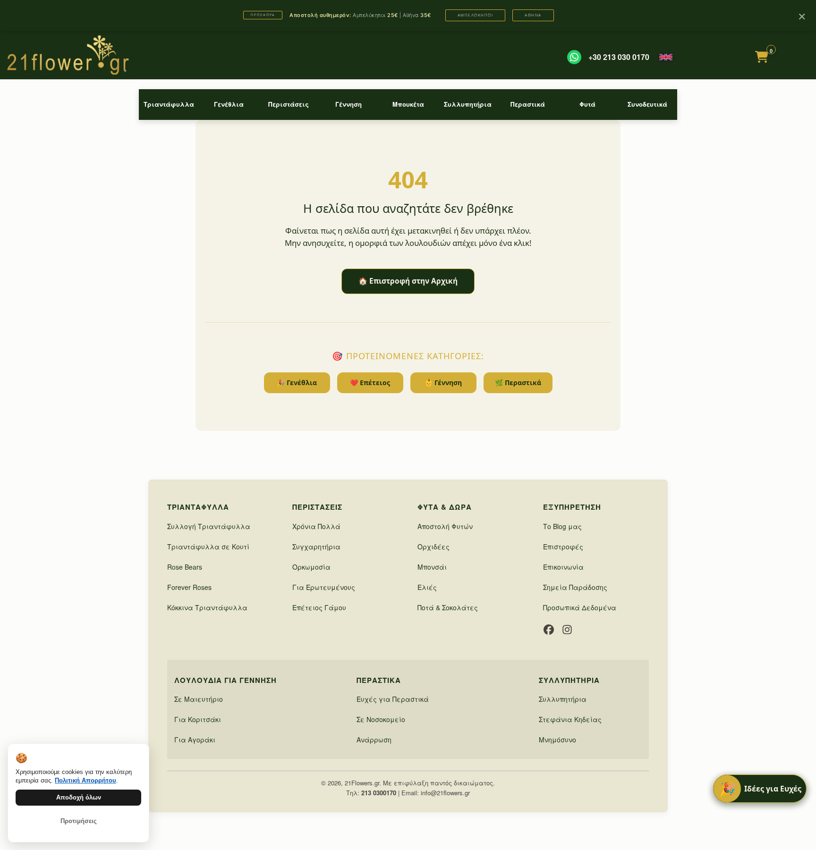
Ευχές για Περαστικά (393, 699)
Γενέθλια (229, 104)
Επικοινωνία (563, 567)
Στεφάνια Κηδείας (570, 719)
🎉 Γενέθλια (297, 382)
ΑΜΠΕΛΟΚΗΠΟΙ (475, 15)
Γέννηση (348, 104)
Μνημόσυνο (557, 739)
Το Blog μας (562, 526)
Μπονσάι (432, 567)
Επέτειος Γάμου (319, 607)
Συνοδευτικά (647, 104)
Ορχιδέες (433, 546)
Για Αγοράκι (194, 739)
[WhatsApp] (574, 57)
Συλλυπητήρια (468, 104)
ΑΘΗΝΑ (533, 15)
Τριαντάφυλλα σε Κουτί (208, 546)
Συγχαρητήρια (316, 546)
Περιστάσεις (288, 104)
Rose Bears (184, 567)
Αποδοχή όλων (78, 797)
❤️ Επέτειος (370, 382)
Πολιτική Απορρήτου (85, 780)
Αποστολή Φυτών (445, 526)
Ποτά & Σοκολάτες (447, 607)
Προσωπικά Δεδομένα (579, 607)
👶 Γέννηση (443, 382)
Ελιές (427, 587)
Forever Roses (189, 587)
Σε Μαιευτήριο (198, 699)
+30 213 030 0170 (618, 57)
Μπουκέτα (408, 104)
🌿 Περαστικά (518, 382)
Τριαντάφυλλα (169, 104)
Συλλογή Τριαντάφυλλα (208, 526)
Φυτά (587, 104)
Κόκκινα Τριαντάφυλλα (207, 607)
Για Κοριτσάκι (197, 719)
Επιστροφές (563, 546)
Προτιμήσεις (78, 821)
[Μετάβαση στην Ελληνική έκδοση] (666, 57)
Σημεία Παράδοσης (575, 587)
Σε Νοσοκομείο (381, 719)
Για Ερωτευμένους (323, 587)
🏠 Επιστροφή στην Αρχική (408, 281)
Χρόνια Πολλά (316, 526)
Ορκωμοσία (311, 567)
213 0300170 (378, 792)
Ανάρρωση (374, 739)
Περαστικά (527, 104)
